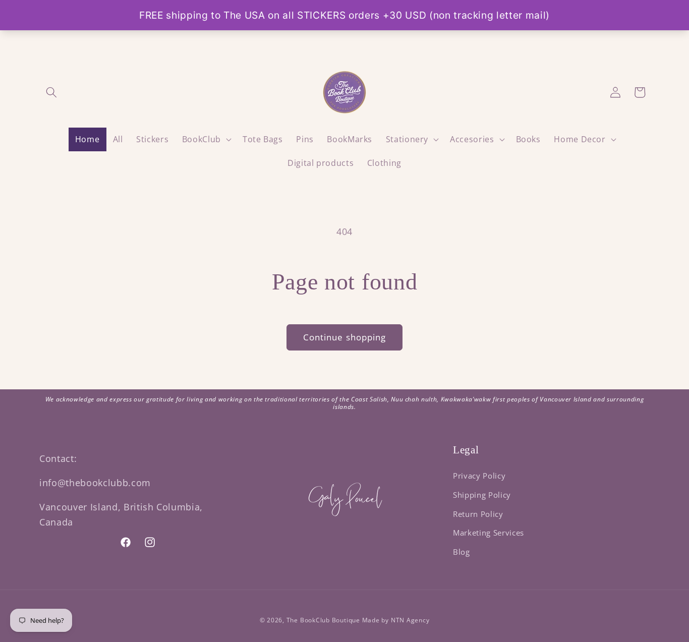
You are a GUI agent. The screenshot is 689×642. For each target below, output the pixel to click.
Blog (461, 552)
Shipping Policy (482, 495)
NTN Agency (410, 620)
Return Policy (478, 514)
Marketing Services (488, 533)
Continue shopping (344, 337)
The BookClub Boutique (324, 620)
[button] (51, 92)
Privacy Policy (479, 476)
